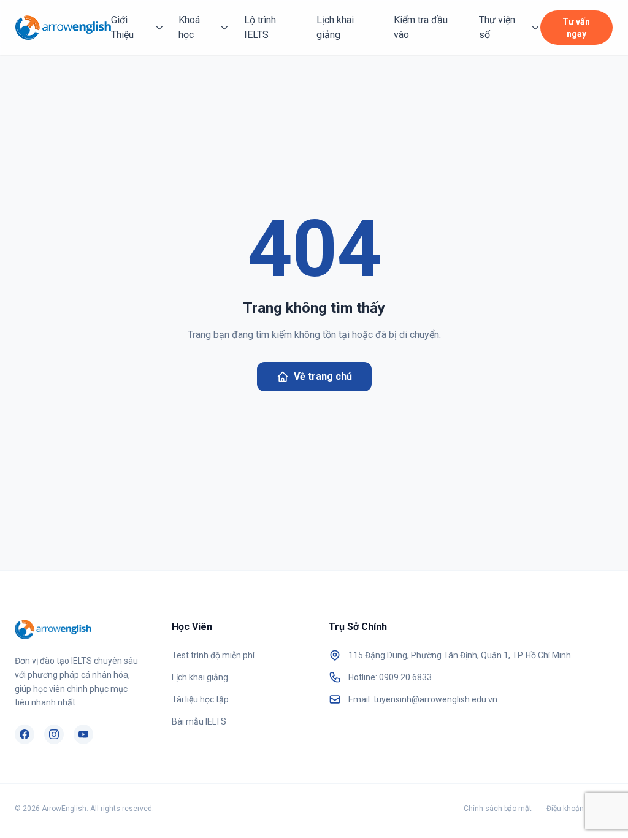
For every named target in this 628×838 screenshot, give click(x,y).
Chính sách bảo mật (498, 808)
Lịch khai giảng (335, 27)
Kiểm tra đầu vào (421, 27)
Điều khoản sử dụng (579, 808)
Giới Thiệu (122, 27)
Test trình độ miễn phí (213, 655)
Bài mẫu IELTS (199, 721)
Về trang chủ (323, 376)
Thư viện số (497, 27)
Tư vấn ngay (576, 28)
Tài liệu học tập (200, 699)
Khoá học (189, 27)
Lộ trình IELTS (260, 27)
